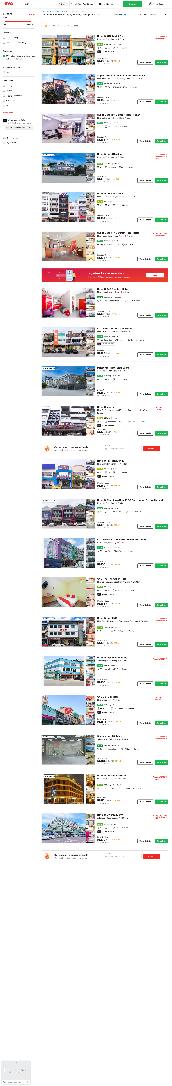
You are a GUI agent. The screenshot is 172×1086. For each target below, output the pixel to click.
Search (132, 4)
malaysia (45, 11)
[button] (31, 14)
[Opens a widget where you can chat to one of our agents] (16, 1072)
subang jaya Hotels (57, 11)
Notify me (152, 449)
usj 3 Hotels (70, 11)
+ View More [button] (8, 112)
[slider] (4, 22)
